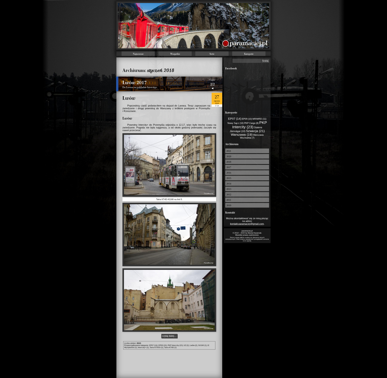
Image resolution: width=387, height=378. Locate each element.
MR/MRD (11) (259, 119)
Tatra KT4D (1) (170, 347)
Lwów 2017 (134, 82)
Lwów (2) (193, 345)
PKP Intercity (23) (175, 345)
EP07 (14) (153, 345)
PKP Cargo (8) (251, 123)
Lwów (128, 97)
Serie (212, 53)
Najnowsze (138, 53)
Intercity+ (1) (143, 347)
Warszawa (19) (241, 134)
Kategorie (249, 53)
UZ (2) (186, 345)
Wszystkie (175, 53)
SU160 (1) (202, 345)
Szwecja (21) (255, 131)
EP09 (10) (162, 345)
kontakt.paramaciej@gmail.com (247, 224)
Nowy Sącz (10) (236, 123)
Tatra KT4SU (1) (156, 347)
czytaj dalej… (169, 336)
